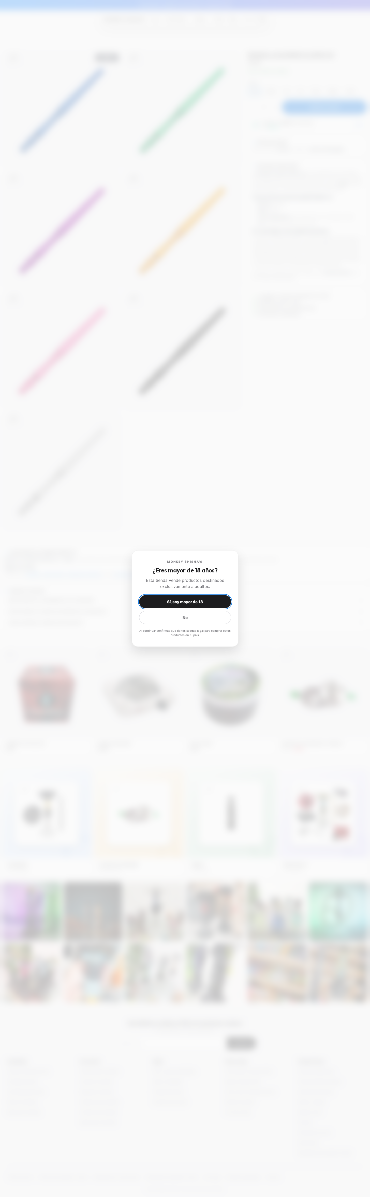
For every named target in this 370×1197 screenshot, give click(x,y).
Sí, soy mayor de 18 (185, 601)
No (185, 617)
